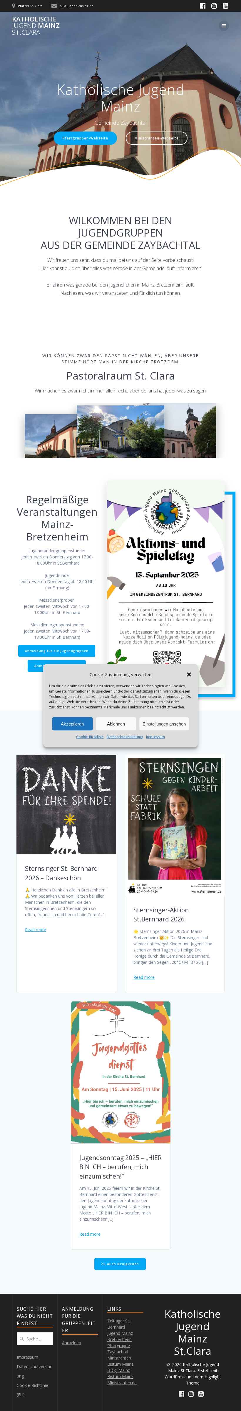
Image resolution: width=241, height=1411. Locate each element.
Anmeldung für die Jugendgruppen (56, 651)
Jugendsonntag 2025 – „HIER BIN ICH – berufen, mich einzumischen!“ (120, 1167)
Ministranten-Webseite (157, 138)
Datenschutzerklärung (125, 736)
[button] (189, 674)
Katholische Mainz (36, 26)
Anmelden (71, 1342)
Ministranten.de (122, 1382)
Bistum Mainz (120, 1376)
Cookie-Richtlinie (90, 736)
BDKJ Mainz (118, 1370)
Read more (35, 929)
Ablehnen (116, 723)
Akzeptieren (72, 723)
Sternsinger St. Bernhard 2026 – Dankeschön (61, 873)
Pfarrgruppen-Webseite (85, 138)
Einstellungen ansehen (164, 723)
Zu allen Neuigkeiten (120, 1264)
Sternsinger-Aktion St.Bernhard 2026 (161, 915)
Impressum (155, 736)
